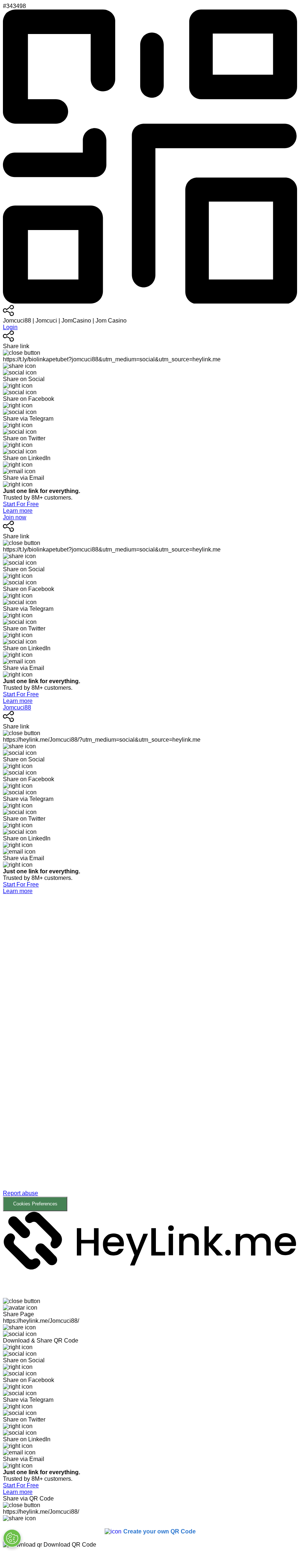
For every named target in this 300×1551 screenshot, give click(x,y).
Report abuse (20, 1193)
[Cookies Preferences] (12, 1538)
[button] (150, 1053)
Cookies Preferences (35, 1203)
